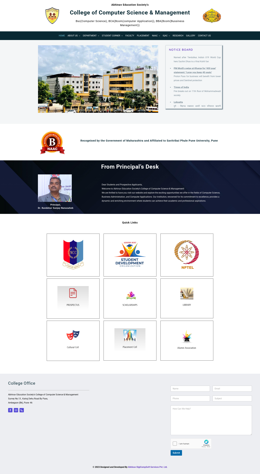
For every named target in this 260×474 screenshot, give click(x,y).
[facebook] (10, 410)
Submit (176, 452)
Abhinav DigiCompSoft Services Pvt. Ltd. (148, 467)
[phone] (22, 410)
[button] (40, 79)
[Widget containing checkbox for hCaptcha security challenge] (191, 443)
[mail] (16, 410)
